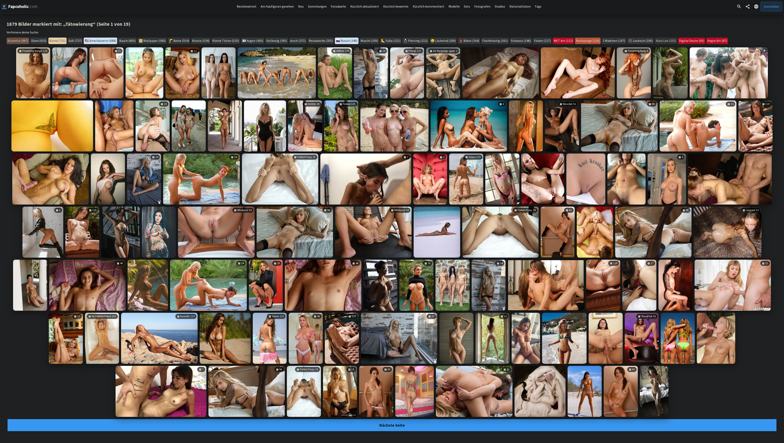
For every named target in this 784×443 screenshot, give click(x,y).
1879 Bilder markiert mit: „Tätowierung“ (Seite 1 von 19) (68, 24)
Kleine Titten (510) (225, 41)
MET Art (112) (563, 41)
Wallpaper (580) (154, 41)
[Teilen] (747, 6)
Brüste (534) (200, 41)
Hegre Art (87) (717, 41)
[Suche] (739, 6)
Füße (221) (393, 41)
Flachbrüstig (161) (495, 41)
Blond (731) (57, 41)
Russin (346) (349, 41)
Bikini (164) (471, 41)
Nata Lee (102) (666, 41)
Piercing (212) (418, 41)
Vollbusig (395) (276, 41)
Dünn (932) (38, 41)
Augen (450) (255, 41)
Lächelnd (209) (445, 41)
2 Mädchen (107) (614, 41)
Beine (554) (181, 41)
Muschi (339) (369, 41)
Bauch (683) (127, 41)
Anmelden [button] (771, 6)
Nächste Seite (392, 425)
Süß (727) (75, 41)
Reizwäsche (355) (321, 41)
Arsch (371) (298, 41)
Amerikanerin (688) (102, 41)
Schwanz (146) (521, 41)
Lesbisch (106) (643, 41)
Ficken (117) (542, 41)
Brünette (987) (18, 41)
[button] (756, 6)
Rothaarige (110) (588, 41)
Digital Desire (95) (691, 41)
